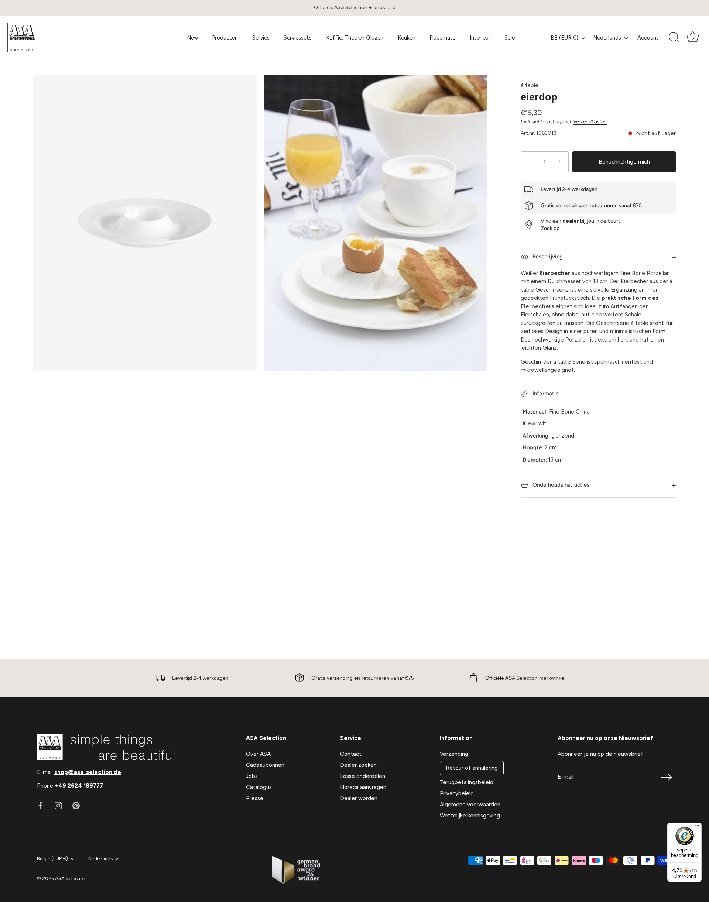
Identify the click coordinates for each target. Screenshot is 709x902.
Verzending (454, 754)
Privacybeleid (457, 793)
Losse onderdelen (362, 776)
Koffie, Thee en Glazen (354, 37)
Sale (509, 37)
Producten (225, 37)
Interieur (480, 37)
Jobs (252, 776)
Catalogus (259, 787)
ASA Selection (70, 878)
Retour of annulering (472, 768)
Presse (254, 798)
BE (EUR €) (564, 37)
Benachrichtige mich (624, 161)
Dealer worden (358, 798)
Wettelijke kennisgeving (470, 815)
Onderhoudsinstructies (560, 484)
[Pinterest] (76, 805)
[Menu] (697, 827)
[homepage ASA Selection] (82, 37)
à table (529, 85)
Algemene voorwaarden (470, 804)
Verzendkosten (590, 121)
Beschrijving (547, 256)
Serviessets (298, 37)
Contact (351, 754)
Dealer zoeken (358, 765)
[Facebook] (40, 805)
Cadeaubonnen (265, 765)
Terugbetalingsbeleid (466, 782)
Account (648, 37)
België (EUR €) (52, 858)
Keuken (406, 37)
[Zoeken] (674, 38)
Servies (261, 37)
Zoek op (550, 228)
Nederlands (607, 37)
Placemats (442, 37)
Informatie (545, 393)
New (192, 37)
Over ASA (258, 754)
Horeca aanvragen (363, 787)
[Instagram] (58, 805)
